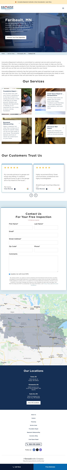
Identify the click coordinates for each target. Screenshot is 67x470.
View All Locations (33, 402)
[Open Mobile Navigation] (63, 8)
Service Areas (11, 53)
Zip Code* (13, 246)
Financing (33, 421)
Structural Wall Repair (52, 127)
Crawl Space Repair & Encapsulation (54, 94)
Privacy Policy (46, 283)
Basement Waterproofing (8, 123)
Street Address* (15, 239)
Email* (11, 231)
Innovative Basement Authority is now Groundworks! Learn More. (34, 2)
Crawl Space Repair (33, 439)
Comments (13, 254)
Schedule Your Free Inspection (16, 37)
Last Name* (38, 224)
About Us (33, 414)
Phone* (37, 246)
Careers (33, 418)
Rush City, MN (33, 393)
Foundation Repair (9, 91)
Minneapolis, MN (21, 53)
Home (3, 53)
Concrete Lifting (33, 435)
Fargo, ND (33, 376)
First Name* (13, 224)
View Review (9, 189)
